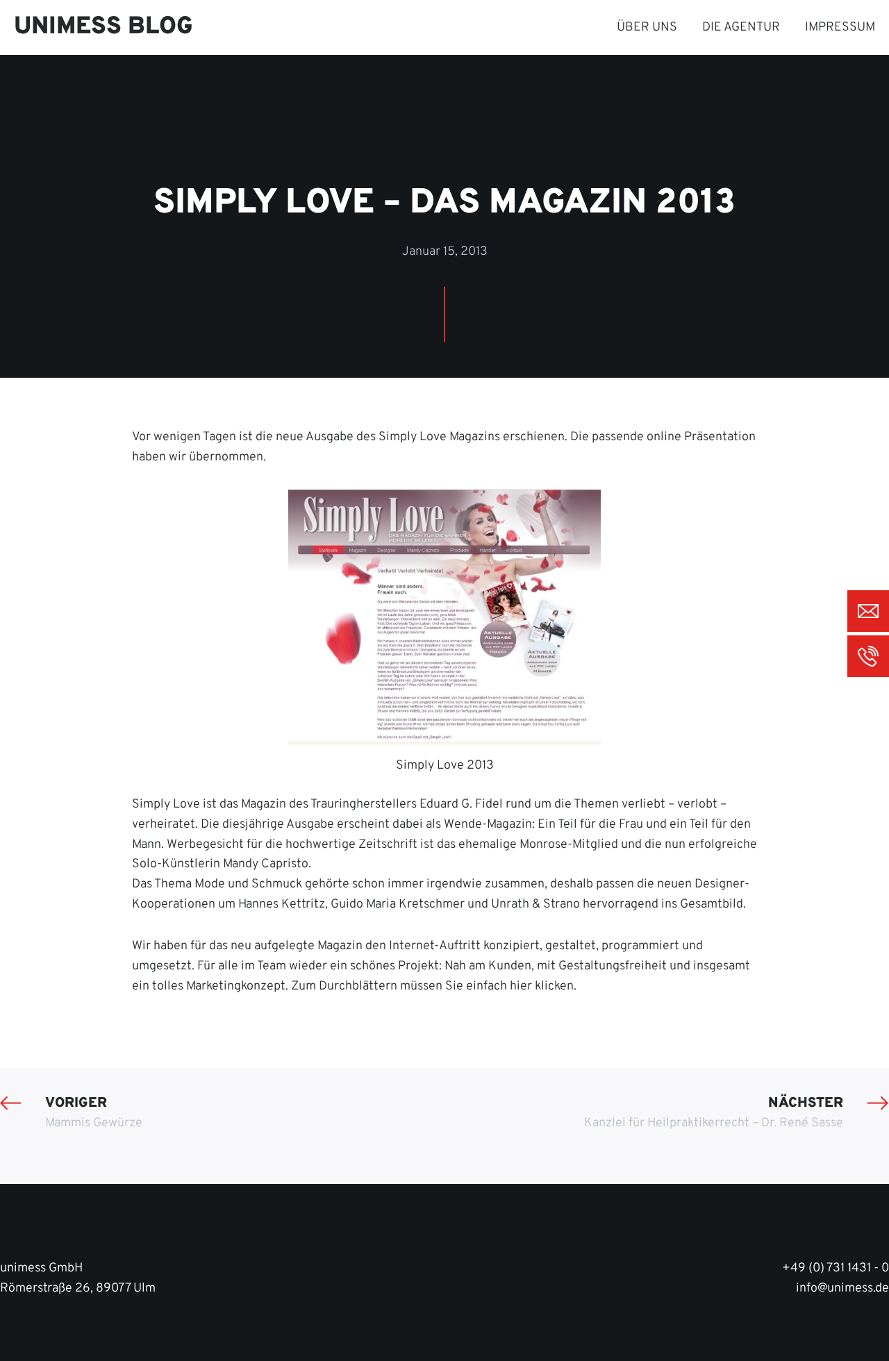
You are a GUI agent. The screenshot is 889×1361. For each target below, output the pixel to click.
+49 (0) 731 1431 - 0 (835, 1268)
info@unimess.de (842, 1288)
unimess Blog (103, 27)
